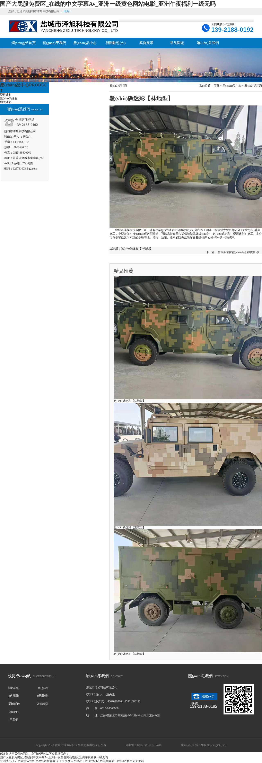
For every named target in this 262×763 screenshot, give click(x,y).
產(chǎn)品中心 (85, 43)
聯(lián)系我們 (208, 43)
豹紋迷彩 (5, 102)
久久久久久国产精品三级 (72, 761)
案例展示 (146, 43)
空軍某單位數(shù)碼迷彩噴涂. (237, 252)
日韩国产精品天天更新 (129, 761)
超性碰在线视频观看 (101, 761)
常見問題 (177, 43)
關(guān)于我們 (54, 43)
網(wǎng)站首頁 (23, 43)
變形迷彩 (5, 94)
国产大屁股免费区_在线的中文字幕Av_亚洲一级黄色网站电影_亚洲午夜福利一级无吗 (108, 4)
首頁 (216, 85)
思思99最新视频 (45, 761)
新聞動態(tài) (116, 43)
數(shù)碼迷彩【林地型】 (137, 248)
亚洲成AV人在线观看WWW (17, 761)
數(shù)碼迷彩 (8, 98)
